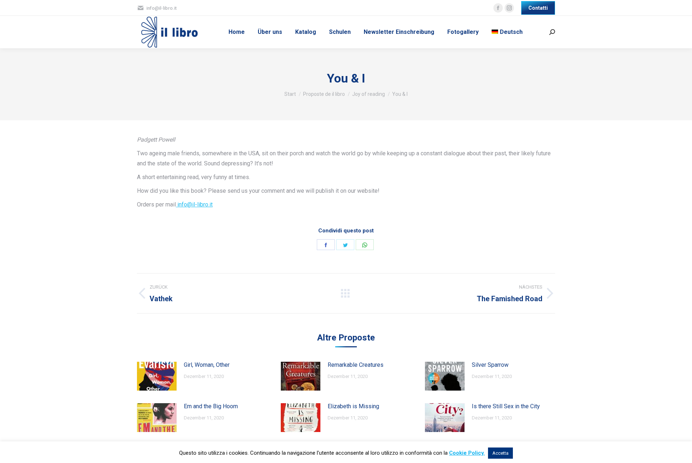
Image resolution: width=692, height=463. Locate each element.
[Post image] (157, 376)
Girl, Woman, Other (207, 364)
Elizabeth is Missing (353, 406)
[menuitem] (236, 32)
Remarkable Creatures (355, 364)
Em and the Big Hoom (211, 406)
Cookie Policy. (467, 453)
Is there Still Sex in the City (506, 406)
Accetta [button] (500, 453)
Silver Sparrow (490, 364)
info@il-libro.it (194, 204)
